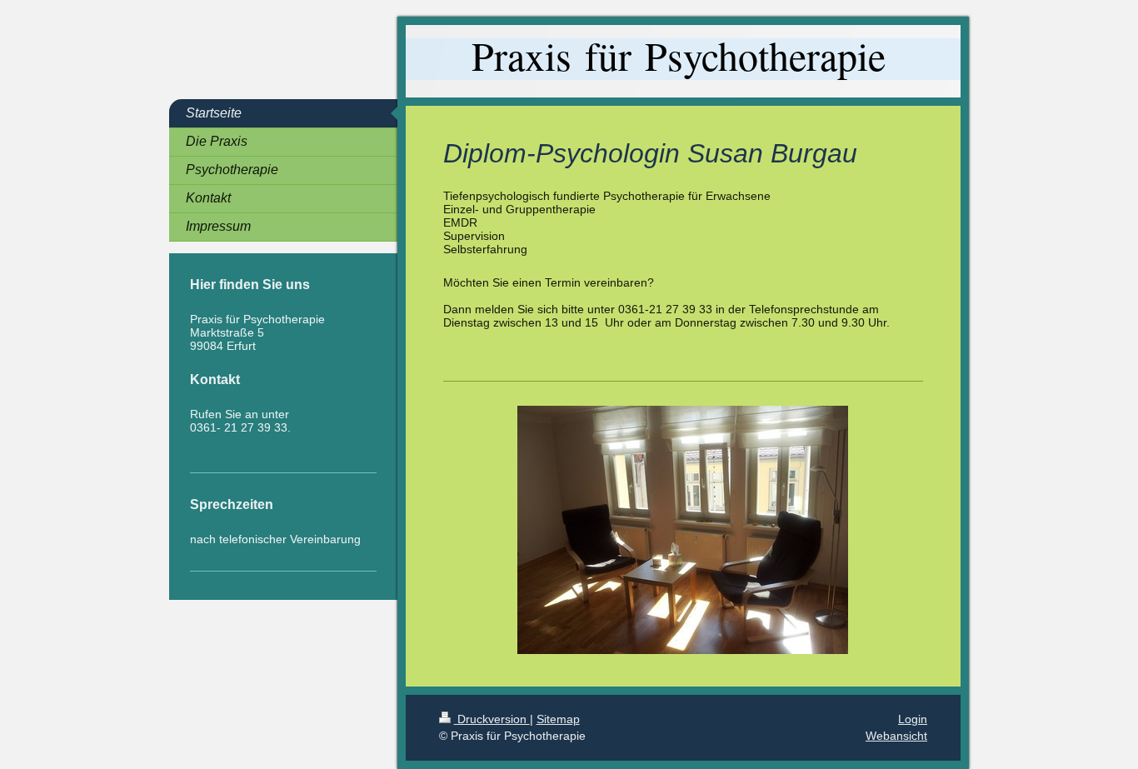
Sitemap (558, 719)
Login (912, 719)
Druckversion (492, 719)
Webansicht (896, 735)
